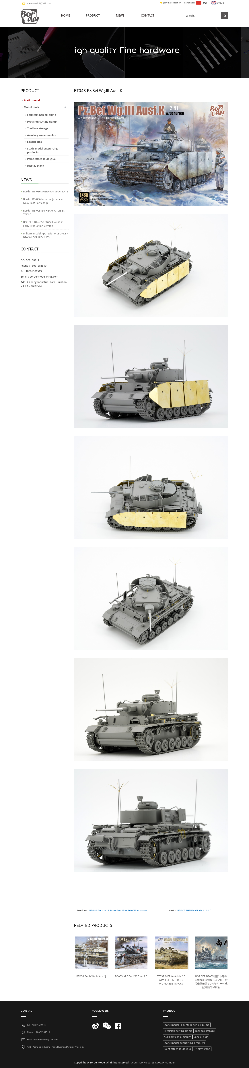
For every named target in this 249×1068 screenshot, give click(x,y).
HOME (65, 15)
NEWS (120, 15)
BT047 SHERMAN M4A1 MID (194, 910)
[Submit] (224, 15)
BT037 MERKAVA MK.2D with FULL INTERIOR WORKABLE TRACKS (171, 980)
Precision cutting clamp (42, 121)
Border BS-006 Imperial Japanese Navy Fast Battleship (43, 201)
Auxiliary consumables (41, 135)
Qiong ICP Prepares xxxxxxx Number (153, 1062)
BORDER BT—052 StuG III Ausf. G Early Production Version (43, 224)
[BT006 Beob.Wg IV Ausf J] (91, 953)
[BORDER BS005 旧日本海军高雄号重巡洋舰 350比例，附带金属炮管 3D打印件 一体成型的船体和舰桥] (211, 953)
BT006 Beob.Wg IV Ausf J (91, 976)
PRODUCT (93, 15)
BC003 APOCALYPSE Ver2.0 (131, 976)
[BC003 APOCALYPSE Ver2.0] (131, 953)
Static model (32, 100)
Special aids (34, 142)
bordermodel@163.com (39, 3)
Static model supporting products (184, 1043)
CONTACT (147, 15)
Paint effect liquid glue (41, 159)
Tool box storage (37, 128)
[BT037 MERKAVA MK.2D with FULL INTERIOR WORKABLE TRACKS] (171, 953)
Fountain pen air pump (41, 115)
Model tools (31, 107)
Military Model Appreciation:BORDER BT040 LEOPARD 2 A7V (45, 235)
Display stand (35, 165)
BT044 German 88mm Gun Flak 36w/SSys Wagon (118, 910)
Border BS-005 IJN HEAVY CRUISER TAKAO (44, 212)
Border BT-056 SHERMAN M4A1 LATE (45, 191)
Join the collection (172, 2)
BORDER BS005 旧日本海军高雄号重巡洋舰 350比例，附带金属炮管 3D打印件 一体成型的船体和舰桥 (211, 982)
